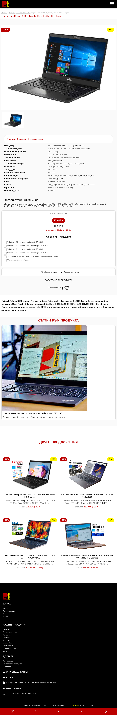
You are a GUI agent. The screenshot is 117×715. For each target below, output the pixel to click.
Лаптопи (12, 13)
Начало (4, 13)
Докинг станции (9, 648)
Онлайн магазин (72, 705)
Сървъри (6, 629)
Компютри (7, 635)
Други (5, 651)
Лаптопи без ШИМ (23, 13)
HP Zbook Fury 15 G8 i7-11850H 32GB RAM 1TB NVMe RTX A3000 (87, 495)
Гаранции (7, 666)
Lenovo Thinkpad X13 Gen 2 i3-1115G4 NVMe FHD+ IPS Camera (30, 495)
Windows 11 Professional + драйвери (27, 253)
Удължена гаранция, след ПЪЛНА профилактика (32, 256)
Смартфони (8, 645)
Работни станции (10, 632)
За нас (5, 608)
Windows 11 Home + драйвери (25, 249)
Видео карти (8, 643)
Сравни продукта (69, 272)
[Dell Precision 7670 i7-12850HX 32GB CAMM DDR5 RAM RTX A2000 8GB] (30, 535)
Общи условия (9, 611)
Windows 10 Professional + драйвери (27, 246)
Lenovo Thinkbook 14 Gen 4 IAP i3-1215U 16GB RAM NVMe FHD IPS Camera (87, 556)
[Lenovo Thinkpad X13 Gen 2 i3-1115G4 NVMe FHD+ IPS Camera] (30, 474)
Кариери (6, 614)
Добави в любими (47, 272)
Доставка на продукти (12, 664)
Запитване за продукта (58, 280)
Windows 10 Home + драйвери (25, 242)
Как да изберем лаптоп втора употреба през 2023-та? (32, 413)
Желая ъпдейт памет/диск (18, 260)
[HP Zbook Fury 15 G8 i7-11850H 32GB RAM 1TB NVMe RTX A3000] (87, 474)
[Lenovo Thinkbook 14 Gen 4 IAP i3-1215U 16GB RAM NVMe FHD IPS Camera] (87, 535)
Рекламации (8, 661)
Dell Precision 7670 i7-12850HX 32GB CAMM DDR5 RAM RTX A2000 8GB (30, 556)
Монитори (7, 640)
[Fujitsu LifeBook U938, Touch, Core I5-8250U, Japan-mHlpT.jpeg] (12, 120)
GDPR (5, 616)
